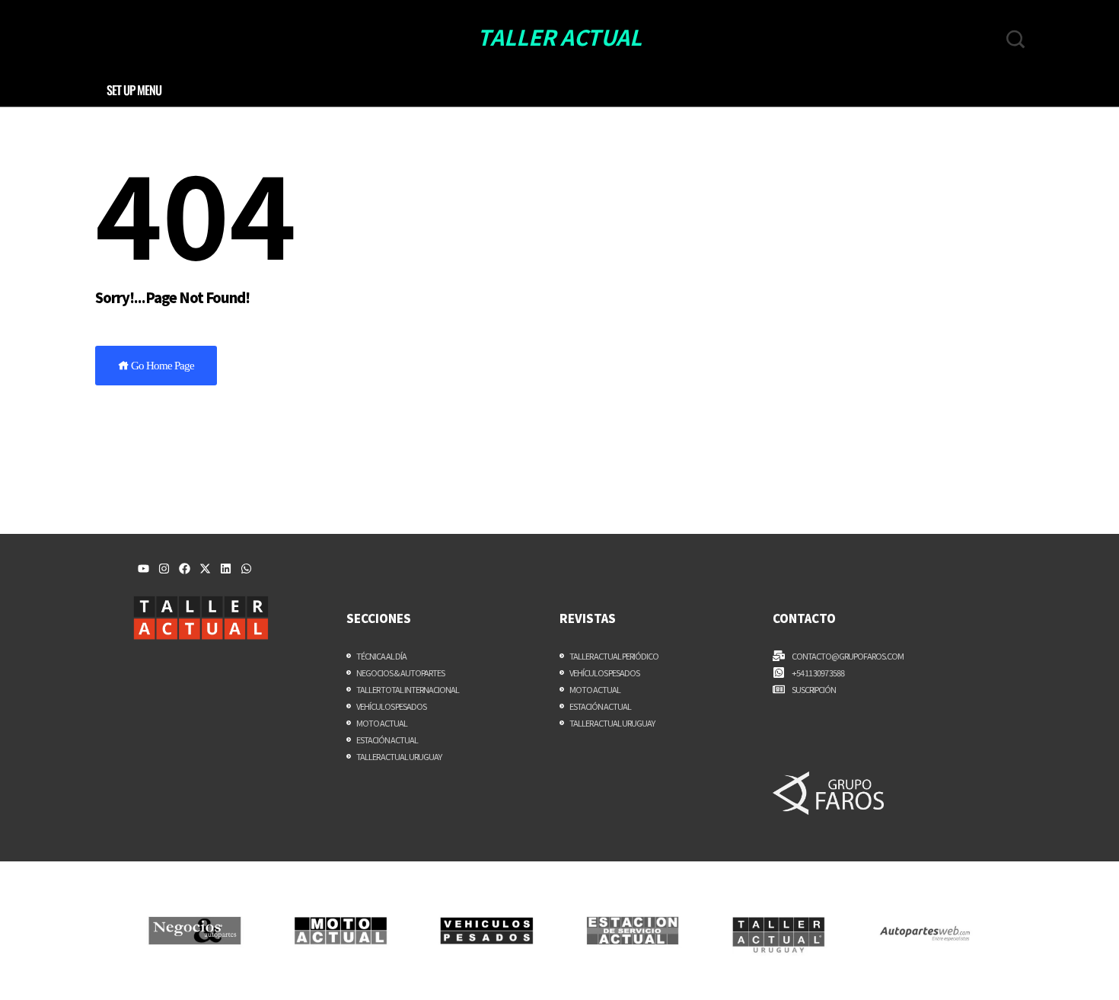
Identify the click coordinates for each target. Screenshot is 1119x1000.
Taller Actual (559, 36)
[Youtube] (143, 568)
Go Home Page (161, 365)
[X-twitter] (205, 568)
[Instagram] (164, 568)
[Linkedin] (225, 568)
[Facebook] (184, 568)
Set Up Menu (134, 90)
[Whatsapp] (246, 568)
